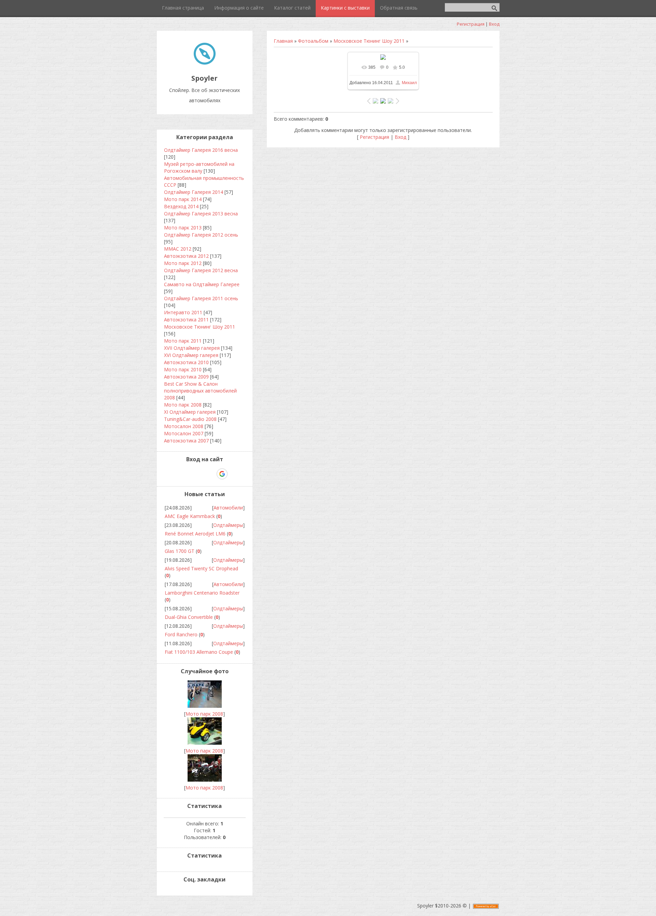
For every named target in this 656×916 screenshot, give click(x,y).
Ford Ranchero (181, 634)
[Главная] (205, 62)
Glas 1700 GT (179, 551)
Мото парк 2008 (183, 404)
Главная (283, 41)
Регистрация (470, 24)
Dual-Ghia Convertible (189, 617)
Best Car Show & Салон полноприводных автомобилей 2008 (200, 391)
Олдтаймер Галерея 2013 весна (201, 213)
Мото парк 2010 (183, 369)
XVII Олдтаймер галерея (192, 348)
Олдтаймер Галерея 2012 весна (201, 270)
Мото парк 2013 (183, 227)
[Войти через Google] (222, 473)
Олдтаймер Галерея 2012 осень (201, 234)
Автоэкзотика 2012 (186, 256)
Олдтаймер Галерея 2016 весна (201, 150)
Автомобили (228, 507)
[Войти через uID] (175, 474)
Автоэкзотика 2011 (186, 319)
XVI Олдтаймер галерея (191, 355)
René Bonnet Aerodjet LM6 (195, 533)
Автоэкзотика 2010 (186, 362)
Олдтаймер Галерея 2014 (193, 192)
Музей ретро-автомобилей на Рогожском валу (199, 167)
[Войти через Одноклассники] (234, 474)
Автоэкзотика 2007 (186, 440)
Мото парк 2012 (183, 263)
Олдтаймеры (228, 525)
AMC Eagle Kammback (190, 516)
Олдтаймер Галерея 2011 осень (201, 298)
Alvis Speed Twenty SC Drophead (201, 568)
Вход (494, 24)
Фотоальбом (313, 41)
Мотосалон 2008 (183, 426)
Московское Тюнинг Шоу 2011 (369, 41)
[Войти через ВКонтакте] (187, 474)
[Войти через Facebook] (198, 474)
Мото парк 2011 (183, 340)
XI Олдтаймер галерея (190, 412)
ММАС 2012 (177, 248)
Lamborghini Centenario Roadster (202, 592)
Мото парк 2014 (183, 199)
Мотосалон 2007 (183, 433)
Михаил (409, 82)
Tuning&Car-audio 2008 (190, 419)
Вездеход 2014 (181, 206)
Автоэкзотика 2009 (186, 376)
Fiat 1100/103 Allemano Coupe (199, 652)
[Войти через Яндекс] (210, 474)
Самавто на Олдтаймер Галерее (202, 284)
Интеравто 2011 (183, 312)
